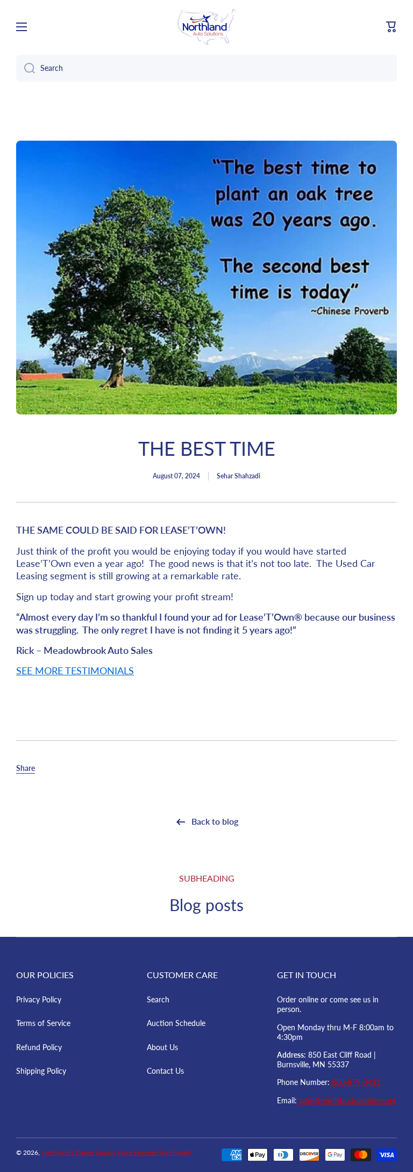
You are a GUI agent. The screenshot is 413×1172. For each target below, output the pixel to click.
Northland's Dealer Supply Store (87, 1152)
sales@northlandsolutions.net (346, 1100)
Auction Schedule (176, 1023)
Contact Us (165, 1070)
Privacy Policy (38, 999)
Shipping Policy (41, 1070)
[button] (391, 26)
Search (158, 999)
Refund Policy (39, 1047)
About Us (162, 1047)
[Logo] (206, 27)
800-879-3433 (355, 1082)
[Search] (25, 68)
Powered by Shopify (162, 1152)
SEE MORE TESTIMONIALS (75, 670)
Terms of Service (43, 1023)
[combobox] (206, 68)
